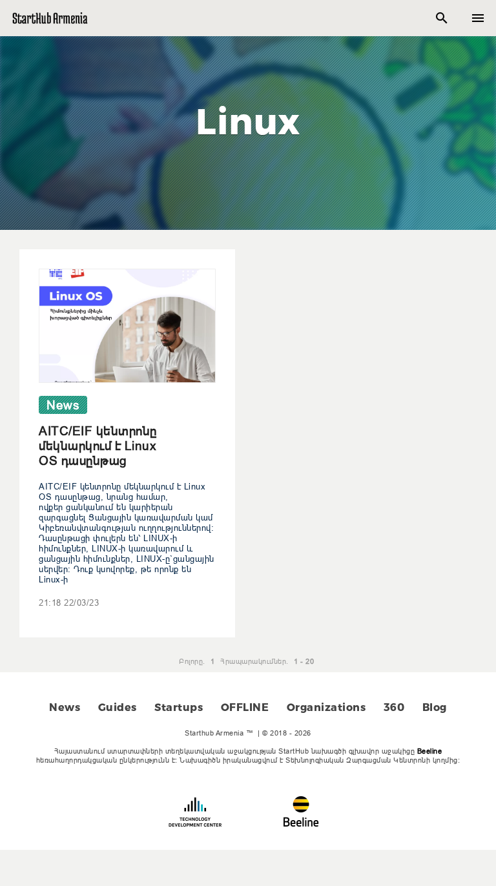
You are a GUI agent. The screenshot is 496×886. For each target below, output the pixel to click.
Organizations (326, 707)
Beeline (429, 751)
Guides (117, 707)
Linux (248, 121)
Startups (178, 707)
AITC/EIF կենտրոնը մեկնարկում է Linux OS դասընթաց (98, 446)
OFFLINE (245, 707)
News (64, 707)
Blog (434, 707)
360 (394, 707)
